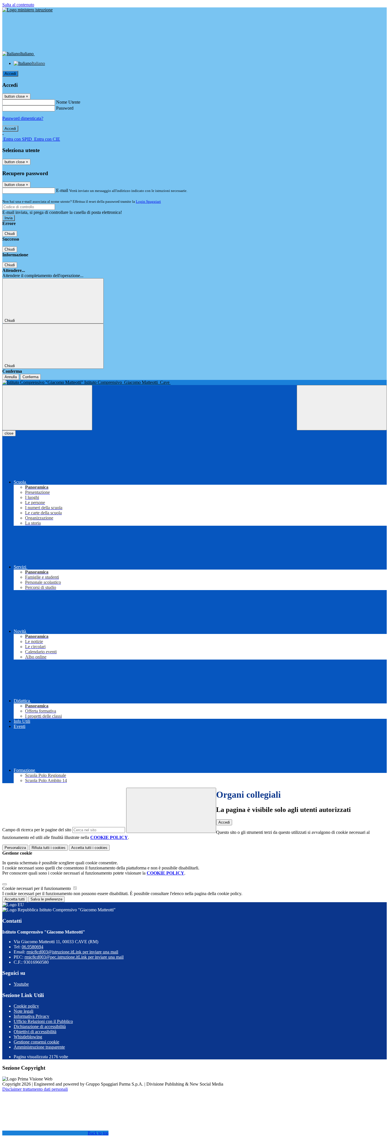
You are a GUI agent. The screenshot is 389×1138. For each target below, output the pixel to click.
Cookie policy (26, 1006)
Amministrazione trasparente (39, 1047)
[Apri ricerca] (342, 407)
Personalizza (15, 848)
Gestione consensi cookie (36, 1041)
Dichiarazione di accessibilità (40, 1026)
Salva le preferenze (46, 899)
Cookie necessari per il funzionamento (37, 888)
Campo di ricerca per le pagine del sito (36, 829)
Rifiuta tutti (48, 848)
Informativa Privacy (31, 1016)
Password (64, 108)
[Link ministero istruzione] (27, 9)
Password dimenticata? (22, 118)
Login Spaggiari (148, 201)
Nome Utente (68, 102)
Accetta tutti (89, 848)
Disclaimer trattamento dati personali (35, 1089)
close (9, 433)
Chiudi (10, 234)
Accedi (10, 73)
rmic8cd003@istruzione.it (72, 951)
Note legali (23, 1011)
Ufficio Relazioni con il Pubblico (43, 1021)
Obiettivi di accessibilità (35, 1031)
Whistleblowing (28, 1036)
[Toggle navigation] (47, 407)
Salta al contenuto (18, 4)
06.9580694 (32, 946)
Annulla (11, 377)
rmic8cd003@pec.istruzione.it (74, 957)
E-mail (62, 190)
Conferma (30, 377)
